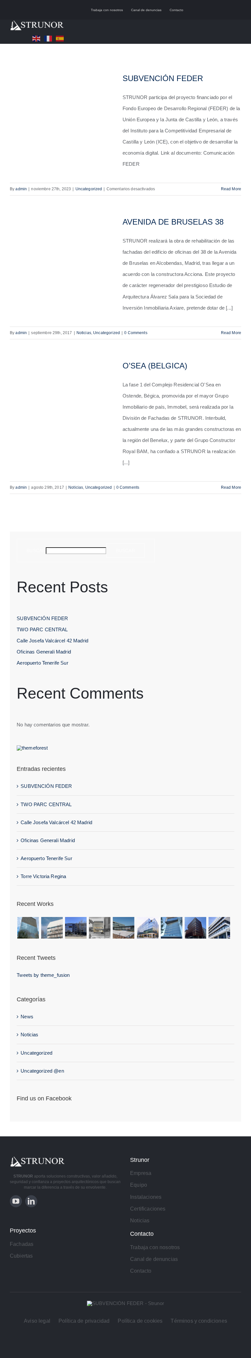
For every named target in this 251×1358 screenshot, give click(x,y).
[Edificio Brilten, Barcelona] (52, 928)
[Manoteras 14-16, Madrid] (147, 928)
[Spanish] (62, 38)
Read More (231, 189)
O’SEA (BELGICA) (155, 365)
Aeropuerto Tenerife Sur (42, 663)
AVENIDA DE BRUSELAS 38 (173, 221)
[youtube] (16, 1201)
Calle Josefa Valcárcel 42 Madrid (52, 640)
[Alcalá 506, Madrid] (76, 928)
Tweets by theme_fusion (43, 975)
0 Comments (135, 333)
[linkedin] (31, 1201)
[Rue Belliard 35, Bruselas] (195, 928)
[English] (38, 38)
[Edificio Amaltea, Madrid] (171, 928)
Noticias (83, 333)
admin (21, 189)
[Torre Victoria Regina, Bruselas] (28, 928)
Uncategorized (88, 189)
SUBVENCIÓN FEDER (163, 78)
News (27, 1016)
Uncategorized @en (42, 1071)
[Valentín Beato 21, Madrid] (219, 928)
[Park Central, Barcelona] (123, 928)
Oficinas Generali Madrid (44, 651)
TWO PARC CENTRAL (42, 629)
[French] (50, 38)
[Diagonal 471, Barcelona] (100, 928)
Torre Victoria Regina (43, 876)
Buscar (35, 550)
